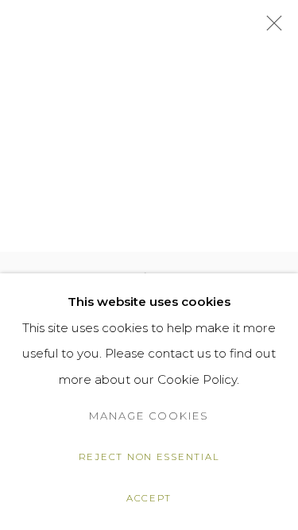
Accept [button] (149, 498)
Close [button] (270, 28)
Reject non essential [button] (149, 456)
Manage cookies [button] (149, 415)
